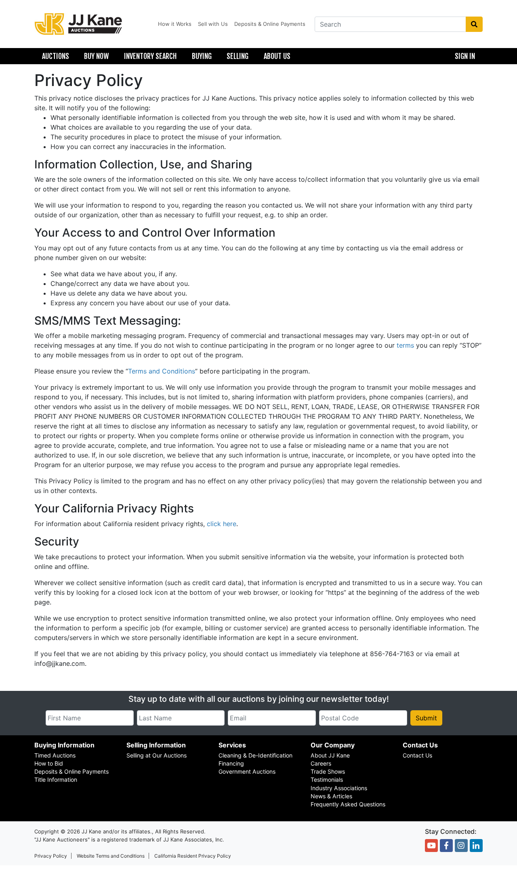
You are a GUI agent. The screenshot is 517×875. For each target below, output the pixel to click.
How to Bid (48, 763)
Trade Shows (328, 771)
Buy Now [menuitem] (96, 56)
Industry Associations (339, 788)
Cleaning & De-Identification (255, 755)
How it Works (174, 24)
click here (221, 524)
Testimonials (327, 779)
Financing (231, 763)
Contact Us (417, 755)
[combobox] (390, 24)
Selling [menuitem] (237, 56)
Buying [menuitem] (202, 56)
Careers (321, 763)
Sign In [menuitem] (465, 56)
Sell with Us (213, 24)
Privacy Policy (50, 856)
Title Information (55, 779)
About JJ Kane (330, 755)
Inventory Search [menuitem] (150, 56)
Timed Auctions (55, 755)
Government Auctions (247, 771)
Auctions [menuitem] (55, 56)
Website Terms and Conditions (111, 856)
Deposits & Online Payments (269, 24)
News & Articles (331, 796)
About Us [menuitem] (277, 56)
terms (405, 345)
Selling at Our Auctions (156, 755)
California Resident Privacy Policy (192, 856)
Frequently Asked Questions (348, 804)
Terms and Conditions (161, 371)
